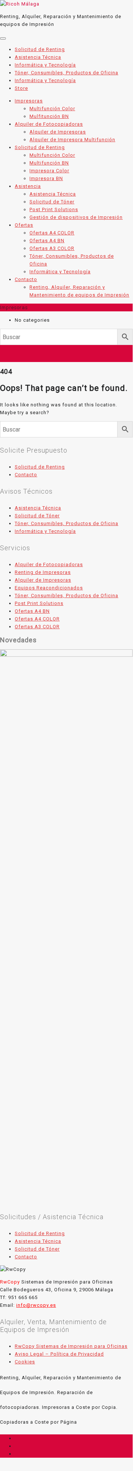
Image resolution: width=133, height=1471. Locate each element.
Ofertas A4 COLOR (37, 619)
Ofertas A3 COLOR (37, 626)
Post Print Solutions (39, 603)
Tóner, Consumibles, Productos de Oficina (66, 523)
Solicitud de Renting (40, 467)
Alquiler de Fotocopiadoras (49, 564)
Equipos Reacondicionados (49, 588)
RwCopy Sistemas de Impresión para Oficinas (71, 1346)
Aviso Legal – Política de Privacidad (59, 1354)
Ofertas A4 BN (32, 611)
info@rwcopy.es (36, 1305)
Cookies (25, 1362)
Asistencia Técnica (38, 508)
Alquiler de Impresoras (43, 580)
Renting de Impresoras (43, 572)
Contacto (26, 474)
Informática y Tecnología (45, 531)
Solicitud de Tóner (37, 515)
